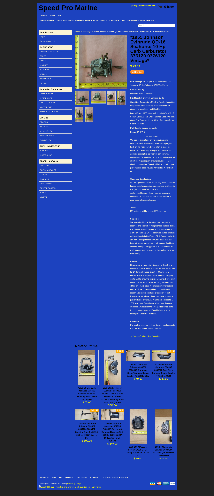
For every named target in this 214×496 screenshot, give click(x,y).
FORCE (43, 56)
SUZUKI (43, 83)
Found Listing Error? (115, 478)
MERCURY (44, 70)
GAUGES (43, 175)
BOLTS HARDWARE (48, 170)
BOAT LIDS (44, 166)
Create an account (47, 41)
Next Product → (153, 336)
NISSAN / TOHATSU (48, 79)
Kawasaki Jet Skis (47, 136)
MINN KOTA (44, 151)
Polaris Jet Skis (46, 140)
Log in (42, 37)
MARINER (44, 65)
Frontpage (87, 32)
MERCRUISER (46, 98)
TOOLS (43, 193)
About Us (56, 478)
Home (77, 32)
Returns (82, 478)
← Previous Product (138, 336)
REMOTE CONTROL (48, 188)
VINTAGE (43, 197)
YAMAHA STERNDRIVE (49, 112)
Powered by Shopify (74, 483)
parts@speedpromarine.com (143, 6)
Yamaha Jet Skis (46, 131)
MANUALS (44, 179)
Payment (95, 478)
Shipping (70, 478)
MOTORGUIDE (46, 155)
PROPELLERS (46, 184)
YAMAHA (43, 74)
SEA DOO (44, 122)
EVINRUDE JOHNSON (49, 52)
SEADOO (43, 127)
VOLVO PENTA (46, 107)
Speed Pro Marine (68, 7)
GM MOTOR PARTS (48, 94)
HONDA (43, 61)
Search (44, 478)
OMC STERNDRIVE (48, 103)
